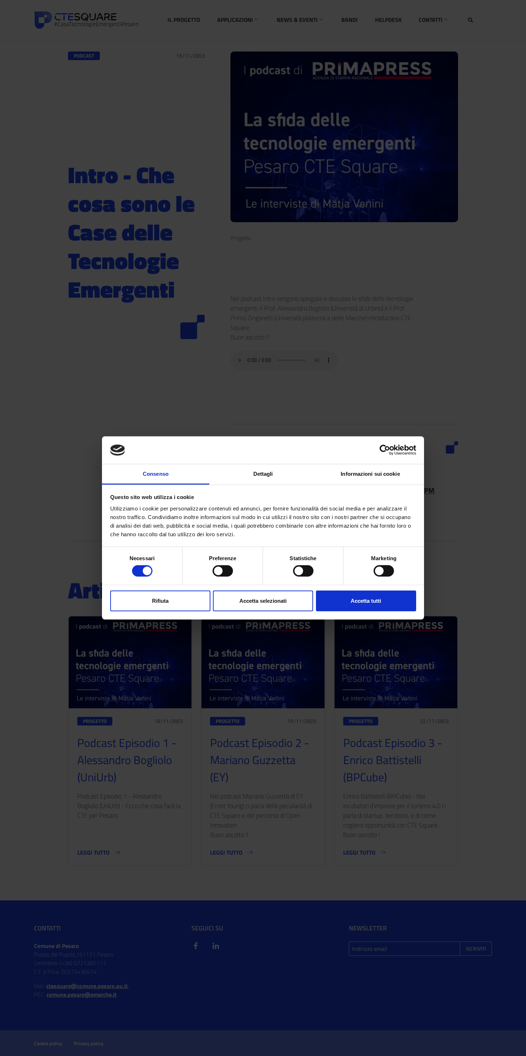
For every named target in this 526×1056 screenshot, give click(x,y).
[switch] (223, 571)
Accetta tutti (366, 601)
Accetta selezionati (263, 601)
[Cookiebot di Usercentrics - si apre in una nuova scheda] (385, 450)
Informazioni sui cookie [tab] (370, 474)
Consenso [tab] (156, 474)
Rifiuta (160, 601)
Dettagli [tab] (263, 474)
